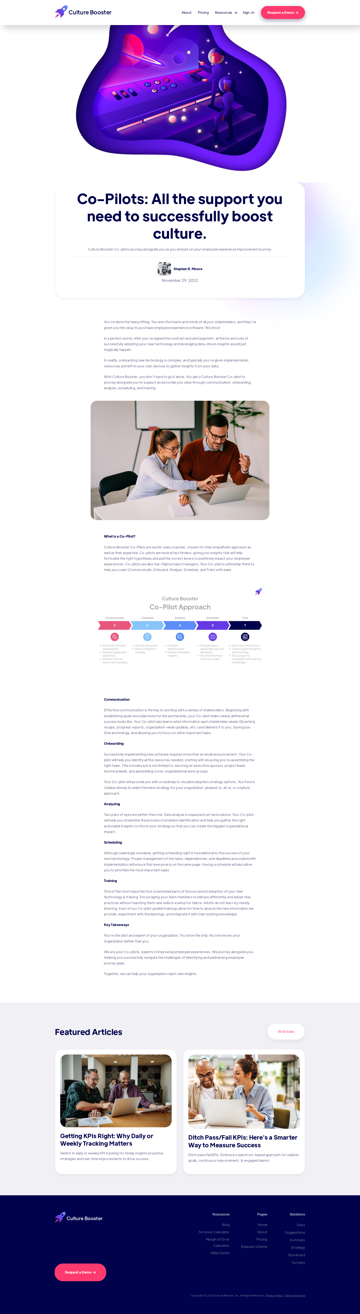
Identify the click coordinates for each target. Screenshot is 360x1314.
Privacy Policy (274, 1295)
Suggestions (295, 1232)
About (187, 12)
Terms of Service (295, 1295)
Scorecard (296, 1255)
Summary (297, 1240)
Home (262, 1224)
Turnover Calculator (214, 1232)
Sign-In (249, 12)
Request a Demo (283, 12)
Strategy (298, 1247)
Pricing (203, 12)
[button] (226, 12)
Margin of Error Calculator (218, 1242)
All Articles (286, 1031)
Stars (301, 1225)
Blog (226, 1224)
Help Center (220, 1253)
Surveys (298, 1262)
